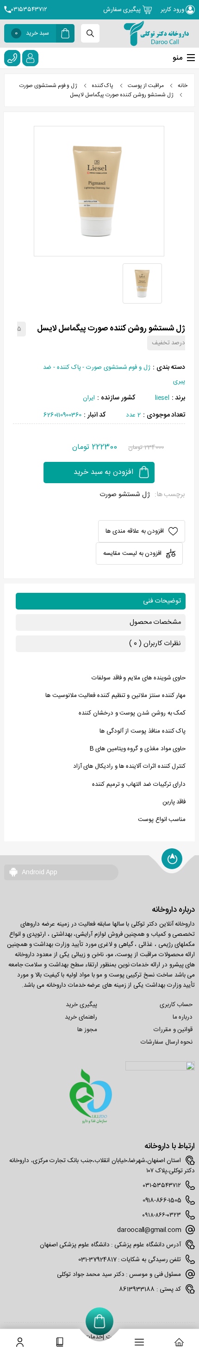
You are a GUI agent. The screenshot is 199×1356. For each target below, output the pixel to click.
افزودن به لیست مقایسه (132, 553)
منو (177, 58)
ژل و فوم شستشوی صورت (48, 85)
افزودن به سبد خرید (103, 472)
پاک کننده (103, 85)
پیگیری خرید (81, 1005)
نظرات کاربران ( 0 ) (155, 643)
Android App (38, 872)
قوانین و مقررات (173, 1030)
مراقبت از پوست (145, 85)
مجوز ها (87, 1030)
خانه (182, 85)
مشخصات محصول (155, 622)
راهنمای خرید (81, 1017)
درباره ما (183, 1017)
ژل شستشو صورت (124, 494)
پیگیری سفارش (123, 10)
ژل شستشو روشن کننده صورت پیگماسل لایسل (121, 95)
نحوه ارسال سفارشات (167, 1042)
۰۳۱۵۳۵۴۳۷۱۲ (29, 10)
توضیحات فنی (162, 601)
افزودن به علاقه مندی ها (135, 531)
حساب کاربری (176, 1005)
